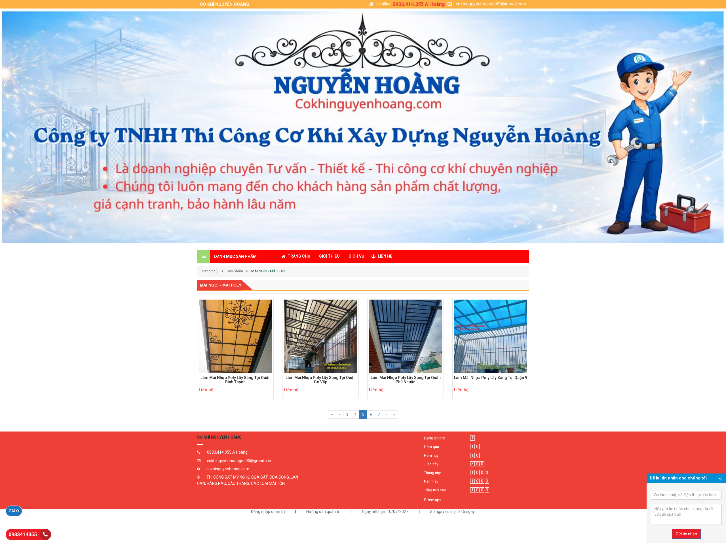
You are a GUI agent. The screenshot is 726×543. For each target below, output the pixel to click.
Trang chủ (209, 271)
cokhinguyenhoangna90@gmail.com (491, 4)
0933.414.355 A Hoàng (418, 4)
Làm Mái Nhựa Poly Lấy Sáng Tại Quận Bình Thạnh (236, 380)
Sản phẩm (235, 271)
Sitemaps (433, 500)
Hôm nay (431, 455)
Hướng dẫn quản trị (323, 511)
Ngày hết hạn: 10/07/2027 (385, 511)
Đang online (434, 438)
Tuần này (431, 464)
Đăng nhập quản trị (268, 511)
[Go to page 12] (339, 414)
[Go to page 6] (332, 414)
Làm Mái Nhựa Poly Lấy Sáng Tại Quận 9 (490, 378)
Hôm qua (431, 447)
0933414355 (23, 534)
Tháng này (432, 473)
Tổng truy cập (435, 490)
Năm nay (431, 481)
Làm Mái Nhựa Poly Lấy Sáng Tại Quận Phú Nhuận (406, 380)
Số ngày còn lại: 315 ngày (452, 511)
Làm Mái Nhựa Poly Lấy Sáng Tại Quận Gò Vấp (321, 380)
